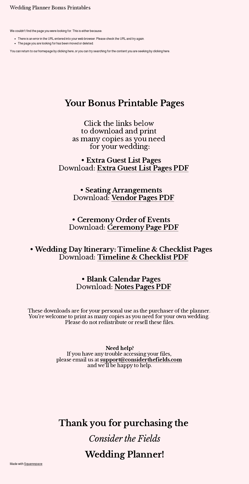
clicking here (65, 51)
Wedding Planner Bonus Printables (50, 8)
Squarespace (33, 463)
